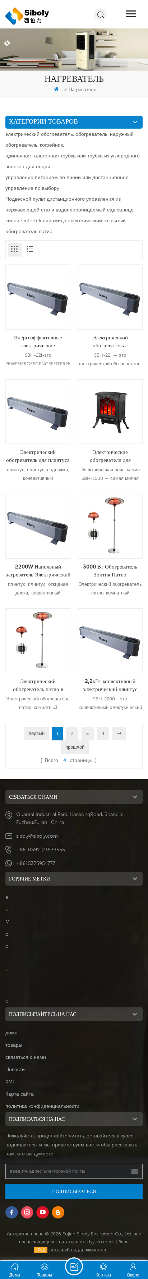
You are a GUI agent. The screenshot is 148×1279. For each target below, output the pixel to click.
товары (13, 1045)
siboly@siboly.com (37, 836)
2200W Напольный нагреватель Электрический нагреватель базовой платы (37, 570)
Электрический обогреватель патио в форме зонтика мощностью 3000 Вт (38, 685)
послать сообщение (74, 1266)
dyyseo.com (100, 1241)
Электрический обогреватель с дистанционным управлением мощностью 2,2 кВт (110, 341)
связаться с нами (25, 1057)
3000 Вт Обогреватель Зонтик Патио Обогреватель (110, 570)
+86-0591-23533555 (40, 849)
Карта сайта (19, 1094)
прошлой (74, 747)
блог (123, 1241)
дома (11, 1032)
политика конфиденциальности (42, 1106)
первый (37, 733)
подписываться (74, 1191)
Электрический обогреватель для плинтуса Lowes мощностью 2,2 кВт (38, 456)
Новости (15, 1069)
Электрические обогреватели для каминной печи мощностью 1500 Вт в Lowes (110, 456)
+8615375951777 (35, 863)
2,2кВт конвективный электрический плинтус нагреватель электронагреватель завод (110, 685)
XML (10, 1081)
